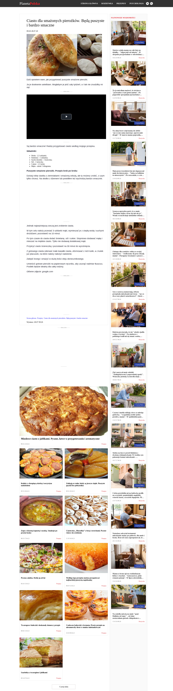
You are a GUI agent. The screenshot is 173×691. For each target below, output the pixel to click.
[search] (151, 3)
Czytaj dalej (63, 687)
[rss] (147, 3)
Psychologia (137, 3)
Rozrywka (107, 3)
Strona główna (89, 3)
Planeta (30, 3)
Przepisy (121, 3)
